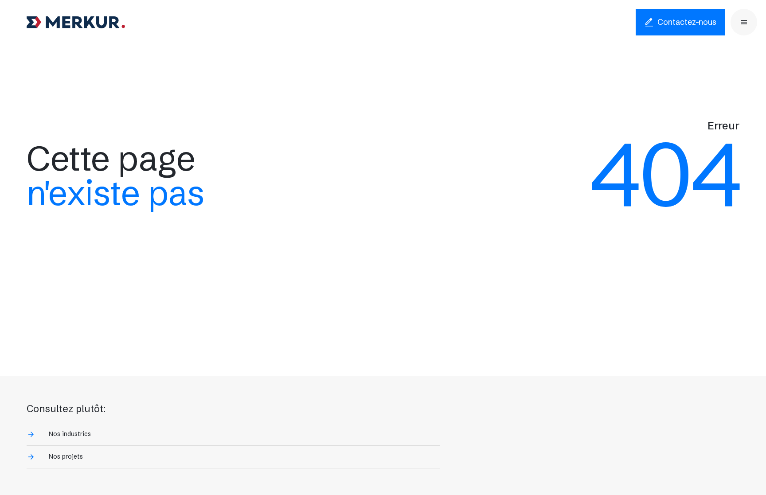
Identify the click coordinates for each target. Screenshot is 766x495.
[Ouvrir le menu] (744, 22)
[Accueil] (76, 22)
